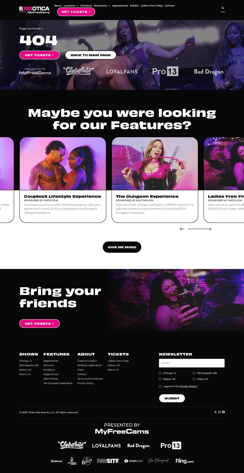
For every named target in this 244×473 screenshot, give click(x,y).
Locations (69, 5)
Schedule (86, 5)
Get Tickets (74, 12)
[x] (215, 412)
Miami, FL (25, 374)
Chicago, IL (25, 360)
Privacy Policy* (189, 386)
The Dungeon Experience (57, 383)
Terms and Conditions (90, 378)
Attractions (100, 5)
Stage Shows (50, 374)
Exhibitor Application (89, 365)
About (58, 5)
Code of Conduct (87, 360)
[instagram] (219, 412)
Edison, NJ (25, 369)
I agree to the (180, 386)
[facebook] (223, 412)
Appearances (120, 5)
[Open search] (223, 8)
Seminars (48, 365)
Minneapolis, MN (28, 365)
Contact (169, 5)
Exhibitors (49, 369)
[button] (182, 229)
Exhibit (134, 5)
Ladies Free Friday (152, 5)
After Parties (50, 378)
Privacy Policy (85, 383)
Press (80, 369)
